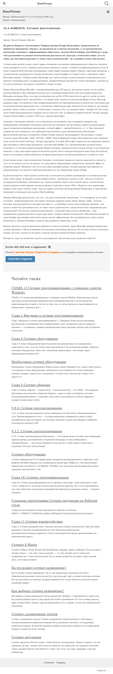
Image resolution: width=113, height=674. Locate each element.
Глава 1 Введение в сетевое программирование (48, 315)
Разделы (61, 662)
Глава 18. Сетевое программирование (40, 477)
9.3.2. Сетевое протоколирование (37, 431)
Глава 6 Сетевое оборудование (35, 338)
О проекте (49, 662)
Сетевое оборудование (29, 454)
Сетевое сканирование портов (34, 614)
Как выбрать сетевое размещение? (38, 590)
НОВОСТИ (101, 671)
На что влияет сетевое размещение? (39, 567)
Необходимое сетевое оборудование (39, 361)
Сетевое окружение (26, 637)
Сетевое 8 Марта (24, 544)
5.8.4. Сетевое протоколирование (37, 408)
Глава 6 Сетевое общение (31, 385)
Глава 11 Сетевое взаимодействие (37, 521)
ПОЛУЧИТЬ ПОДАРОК (20, 259)
